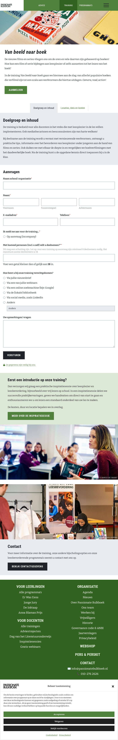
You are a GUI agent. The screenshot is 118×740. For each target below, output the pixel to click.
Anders (11, 302)
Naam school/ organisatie (17, 178)
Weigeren (59, 721)
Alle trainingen (30, 626)
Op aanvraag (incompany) (21, 236)
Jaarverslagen (87, 633)
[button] (112, 686)
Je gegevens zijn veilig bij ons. (21, 365)
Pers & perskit (87, 654)
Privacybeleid (65, 735)
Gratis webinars (30, 646)
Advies (41, 5)
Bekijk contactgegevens (27, 566)
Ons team (87, 607)
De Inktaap (30, 607)
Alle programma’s (30, 592)
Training (68, 5)
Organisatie (87, 586)
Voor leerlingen (30, 586)
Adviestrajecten (30, 631)
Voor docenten (30, 620)
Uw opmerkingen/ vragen (17, 317)
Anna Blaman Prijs (30, 612)
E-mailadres (10, 215)
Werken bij (87, 612)
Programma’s (85, 5)
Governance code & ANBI (88, 628)
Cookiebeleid (51, 735)
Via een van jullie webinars (22, 282)
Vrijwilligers (87, 618)
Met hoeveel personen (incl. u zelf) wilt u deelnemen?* (32, 245)
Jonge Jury (30, 602)
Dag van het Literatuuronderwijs (30, 636)
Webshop (87, 646)
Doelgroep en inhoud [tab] (43, 108)
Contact (87, 663)
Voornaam (8, 208)
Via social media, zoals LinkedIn (25, 297)
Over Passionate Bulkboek (87, 602)
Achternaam (85, 208)
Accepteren (59, 714)
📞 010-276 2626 (87, 674)
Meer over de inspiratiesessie (31, 415)
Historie (87, 623)
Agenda (88, 592)
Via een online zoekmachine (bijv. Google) (30, 287)
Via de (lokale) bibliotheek (21, 292)
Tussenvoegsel (48, 208)
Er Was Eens (30, 597)
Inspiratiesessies (30, 641)
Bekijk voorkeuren (59, 728)
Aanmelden (16, 89)
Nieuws (87, 597)
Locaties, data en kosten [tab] (73, 108)
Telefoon (65, 215)
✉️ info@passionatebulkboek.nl (87, 668)
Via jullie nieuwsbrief (19, 277)
